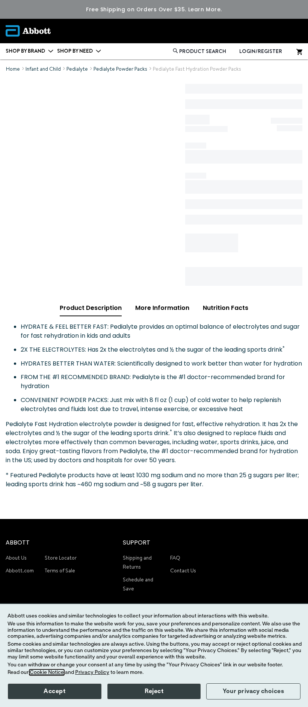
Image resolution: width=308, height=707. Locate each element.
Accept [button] (54, 691)
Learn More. (205, 9)
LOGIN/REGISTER (260, 51)
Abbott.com (20, 570)
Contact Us (183, 570)
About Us (16, 557)
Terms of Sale (60, 570)
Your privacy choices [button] (253, 691)
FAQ (175, 557)
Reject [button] (154, 691)
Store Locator (61, 557)
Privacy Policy (92, 672)
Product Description (91, 307)
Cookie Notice (47, 672)
